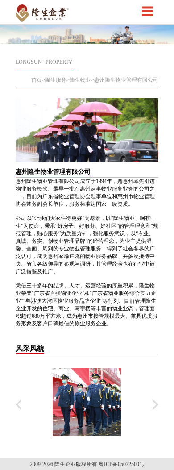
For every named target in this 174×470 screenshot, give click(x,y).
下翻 (155, 404)
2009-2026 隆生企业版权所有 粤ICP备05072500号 (87, 464)
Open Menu (147, 11)
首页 (36, 80)
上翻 (18, 404)
